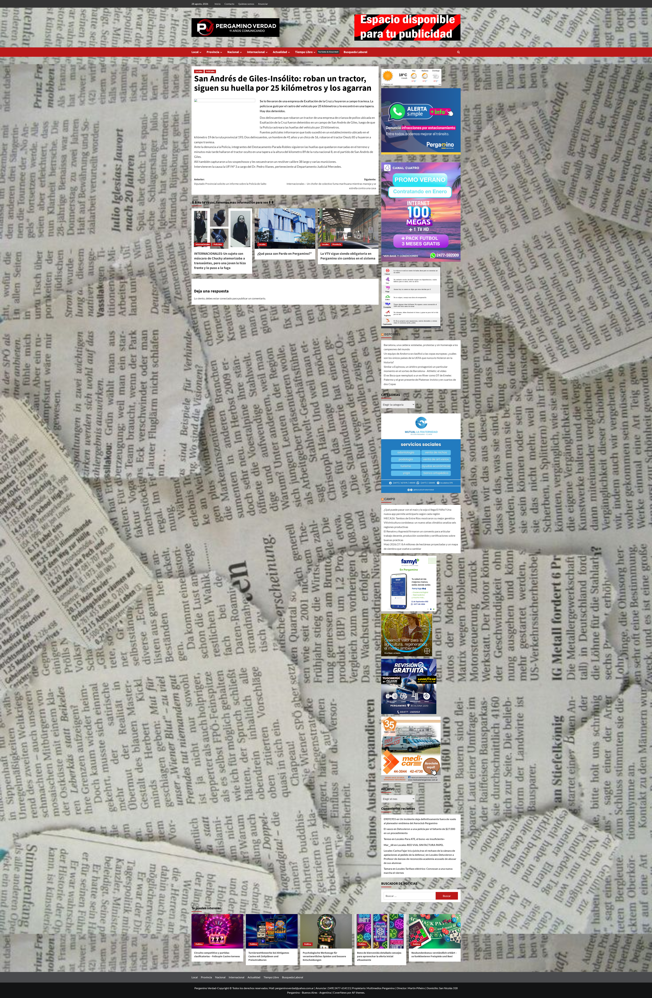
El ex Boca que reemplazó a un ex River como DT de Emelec (417, 375)
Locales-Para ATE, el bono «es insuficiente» (420, 838)
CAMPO (389, 499)
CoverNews (340, 992)
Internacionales (203, 244)
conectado (226, 298)
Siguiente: (331, 184)
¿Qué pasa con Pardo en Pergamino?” (284, 253)
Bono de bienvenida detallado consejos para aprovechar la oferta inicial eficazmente (379, 956)
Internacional (256, 52)
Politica (199, 944)
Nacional (233, 52)
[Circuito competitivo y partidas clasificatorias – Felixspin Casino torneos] (217, 931)
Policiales (210, 71)
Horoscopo (435, 327)
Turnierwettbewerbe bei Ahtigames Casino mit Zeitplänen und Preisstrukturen (268, 956)
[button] (458, 52)
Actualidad (280, 52)
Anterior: (230, 182)
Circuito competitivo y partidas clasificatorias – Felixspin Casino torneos (217, 954)
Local (195, 52)
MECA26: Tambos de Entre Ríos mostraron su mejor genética (419, 518)
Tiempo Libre (317, 52)
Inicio (218, 3)
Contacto (229, 3)
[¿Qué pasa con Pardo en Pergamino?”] (285, 228)
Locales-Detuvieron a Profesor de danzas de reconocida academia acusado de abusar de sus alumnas (420, 858)
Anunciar (263, 3)
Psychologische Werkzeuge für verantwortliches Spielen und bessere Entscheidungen (324, 956)
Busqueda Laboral (355, 52)
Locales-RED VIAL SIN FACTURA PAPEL (420, 844)
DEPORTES (392, 334)
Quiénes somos (246, 3)
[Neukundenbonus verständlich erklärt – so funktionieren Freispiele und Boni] (435, 931)
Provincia (213, 52)
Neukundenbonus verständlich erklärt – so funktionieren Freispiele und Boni (434, 954)
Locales (199, 71)
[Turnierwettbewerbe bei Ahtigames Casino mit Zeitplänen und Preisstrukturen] (272, 931)
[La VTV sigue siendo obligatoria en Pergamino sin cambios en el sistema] (348, 228)
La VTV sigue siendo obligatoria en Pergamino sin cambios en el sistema (347, 256)
